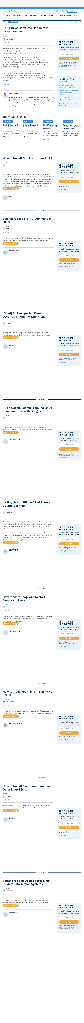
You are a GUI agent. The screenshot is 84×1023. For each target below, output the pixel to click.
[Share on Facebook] (73, 22)
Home (4, 21)
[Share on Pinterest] (78, 22)
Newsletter (73, 11)
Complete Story (9, 189)
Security (52, 15)
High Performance (64, 15)
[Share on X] (76, 22)
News (6, 15)
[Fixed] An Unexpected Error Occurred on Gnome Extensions (52, 127)
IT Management (16, 15)
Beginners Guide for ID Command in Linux (30, 126)
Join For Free (69, 58)
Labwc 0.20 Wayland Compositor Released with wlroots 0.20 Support (68, 92)
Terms (76, 65)
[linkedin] (60, 11)
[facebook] (57, 11)
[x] (63, 11)
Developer (42, 15)
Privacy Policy (64, 66)
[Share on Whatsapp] (80, 22)
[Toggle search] (80, 11)
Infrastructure (30, 15)
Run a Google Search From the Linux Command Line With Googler (72, 127)
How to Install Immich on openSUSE (11, 126)
